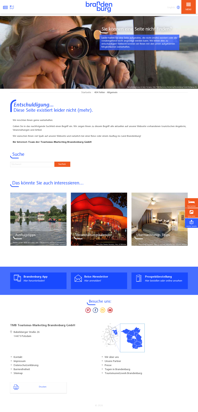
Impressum (20, 361)
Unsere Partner (113, 361)
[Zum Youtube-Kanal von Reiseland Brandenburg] (109, 311)
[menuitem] (171, 7)
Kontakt (18, 357)
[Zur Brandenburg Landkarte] (123, 339)
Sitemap (18, 373)
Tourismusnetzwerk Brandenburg (123, 373)
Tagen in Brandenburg (117, 369)
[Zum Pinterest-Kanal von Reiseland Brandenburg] (88, 311)
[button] (191, 213)
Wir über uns (112, 357)
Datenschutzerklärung (26, 365)
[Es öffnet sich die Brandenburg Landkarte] (12, 7)
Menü (188, 10)
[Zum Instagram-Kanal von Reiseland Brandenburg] (102, 311)
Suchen (62, 164)
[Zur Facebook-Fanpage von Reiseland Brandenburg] (95, 311)
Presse (108, 365)
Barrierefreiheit (22, 369)
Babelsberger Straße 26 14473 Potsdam (27, 334)
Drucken (42, 387)
